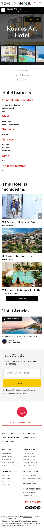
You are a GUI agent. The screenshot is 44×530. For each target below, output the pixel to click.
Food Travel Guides (29, 459)
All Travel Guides (28, 453)
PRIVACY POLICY (29, 437)
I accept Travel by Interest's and (19, 392)
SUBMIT (22, 382)
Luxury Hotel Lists (8, 462)
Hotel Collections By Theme (32, 478)
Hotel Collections (22, 75)
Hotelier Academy (29, 492)
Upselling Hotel (28, 495)
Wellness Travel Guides (30, 466)
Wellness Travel (7, 485)
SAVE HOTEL (33, 19)
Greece (9, 11)
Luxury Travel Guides (30, 462)
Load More (22, 298)
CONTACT (32, 433)
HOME (4, 433)
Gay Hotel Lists (7, 456)
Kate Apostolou (14, 342)
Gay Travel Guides (29, 456)
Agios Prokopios (22, 11)
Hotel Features (22, 70)
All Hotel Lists (6, 453)
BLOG (22, 433)
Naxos (14, 11)
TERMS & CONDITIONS (10, 437)
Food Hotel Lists (7, 459)
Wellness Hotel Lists (8, 466)
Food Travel (6, 478)
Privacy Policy (21, 394)
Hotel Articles (22, 80)
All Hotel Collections (29, 475)
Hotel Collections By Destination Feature (29, 482)
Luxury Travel (6, 481)
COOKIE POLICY (8, 441)
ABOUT (13, 433)
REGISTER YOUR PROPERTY (22, 422)
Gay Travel (5, 475)
